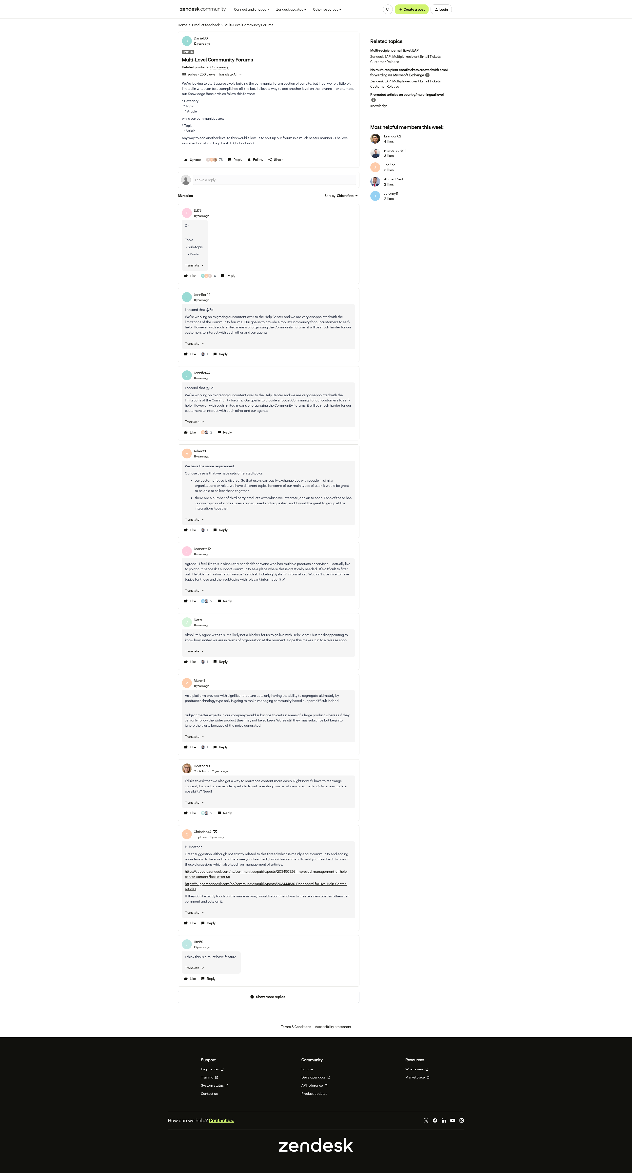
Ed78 (197, 210)
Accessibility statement (333, 1026)
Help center (210, 1069)
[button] (412, 9)
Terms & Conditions (296, 1026)
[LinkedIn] (443, 1120)
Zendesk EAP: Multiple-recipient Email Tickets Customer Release (405, 59)
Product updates (314, 1093)
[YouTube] (452, 1120)
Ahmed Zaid (393, 179)
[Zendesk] (316, 1150)
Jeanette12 (202, 549)
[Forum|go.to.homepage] (203, 9)
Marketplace (415, 1077)
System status (212, 1085)
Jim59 (198, 942)
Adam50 (200, 451)
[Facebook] (435, 1120)
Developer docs (313, 1077)
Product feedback (206, 25)
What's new (414, 1069)
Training (207, 1077)
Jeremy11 (391, 193)
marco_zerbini (395, 150)
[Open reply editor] (268, 180)
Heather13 (202, 766)
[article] (268, 244)
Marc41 (199, 680)
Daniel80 (201, 38)
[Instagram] (461, 1120)
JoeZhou (390, 165)
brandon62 (392, 136)
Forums (307, 1069)
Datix (198, 620)
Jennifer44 (202, 294)
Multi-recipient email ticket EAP (394, 50)
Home (182, 25)
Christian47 (202, 832)
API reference (312, 1085)
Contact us (209, 1093)
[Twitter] (426, 1120)
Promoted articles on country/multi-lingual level (407, 94)
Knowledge (379, 106)
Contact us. (221, 1120)
